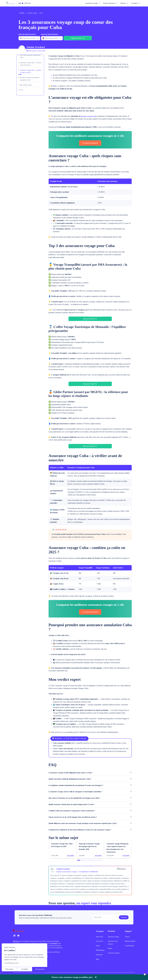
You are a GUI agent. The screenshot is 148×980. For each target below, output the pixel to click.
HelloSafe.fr (16, 941)
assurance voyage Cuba (88, 116)
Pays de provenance (27, 34)
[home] (38, 931)
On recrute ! (99, 941)
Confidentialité (129, 946)
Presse (98, 946)
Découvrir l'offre (88, 319)
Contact (127, 937)
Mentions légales (130, 941)
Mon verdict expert (26, 85)
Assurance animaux (114, 953)
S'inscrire (124, 917)
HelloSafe (21, 13)
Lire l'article (70, 855)
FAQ (21, 90)
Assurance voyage (32, 13)
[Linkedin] (14, 935)
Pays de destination (49, 34)
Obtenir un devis (76, 38)
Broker (110, 948)
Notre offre (99, 937)
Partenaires (99, 955)
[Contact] (18, 935)
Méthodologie (100, 950)
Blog (97, 959)
